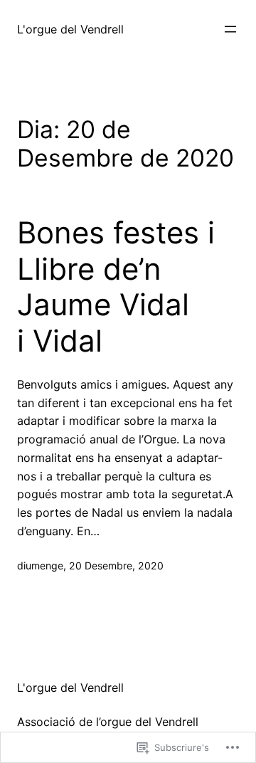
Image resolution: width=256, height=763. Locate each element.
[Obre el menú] (230, 29)
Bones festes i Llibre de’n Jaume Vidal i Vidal (116, 286)
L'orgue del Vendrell (70, 29)
